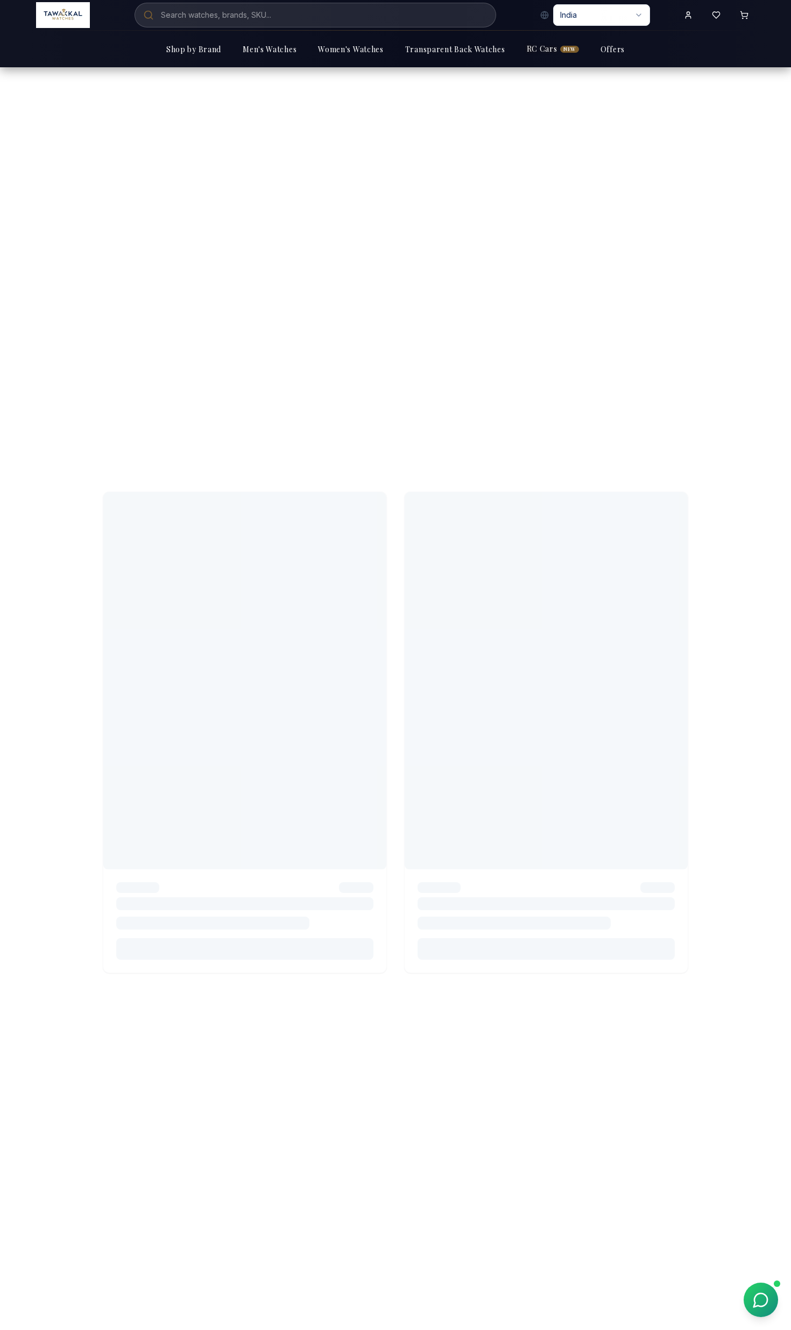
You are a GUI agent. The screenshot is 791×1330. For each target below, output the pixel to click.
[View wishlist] (716, 15)
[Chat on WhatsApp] (761, 1300)
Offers (613, 49)
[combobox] (601, 15)
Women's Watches (351, 49)
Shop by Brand (193, 49)
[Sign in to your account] (688, 15)
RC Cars (551, 49)
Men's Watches (269, 49)
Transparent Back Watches (455, 49)
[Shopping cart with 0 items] (744, 15)
